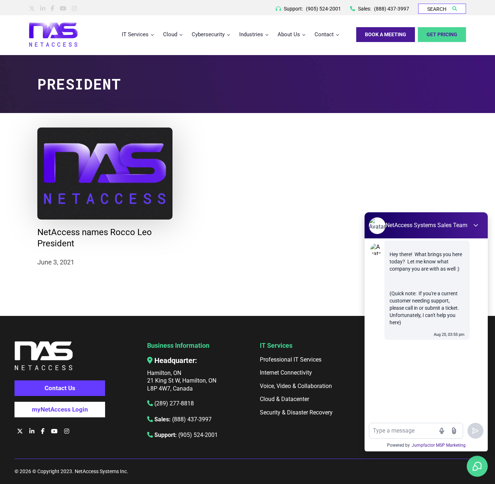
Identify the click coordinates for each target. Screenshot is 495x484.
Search (436, 9)
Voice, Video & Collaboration (296, 386)
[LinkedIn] (42, 9)
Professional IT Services (290, 359)
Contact (324, 34)
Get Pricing (442, 34)
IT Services (135, 34)
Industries (251, 34)
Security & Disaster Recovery (296, 412)
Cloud (170, 34)
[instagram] (74, 9)
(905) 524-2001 (323, 9)
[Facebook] (52, 9)
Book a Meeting (385, 34)
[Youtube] (63, 9)
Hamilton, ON (164, 373)
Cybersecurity (208, 34)
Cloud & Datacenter (284, 399)
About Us (289, 34)
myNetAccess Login (60, 409)
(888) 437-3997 (391, 9)
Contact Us (60, 388)
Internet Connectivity (286, 372)
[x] (32, 9)
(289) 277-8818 (174, 403)
